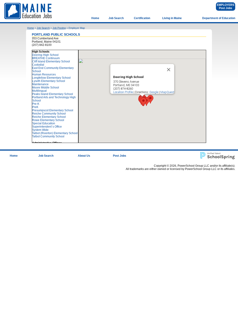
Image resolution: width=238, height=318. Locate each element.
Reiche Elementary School (49, 116)
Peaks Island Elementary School (52, 94)
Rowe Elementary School (48, 120)
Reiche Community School (49, 113)
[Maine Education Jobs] (28, 11)
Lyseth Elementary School (48, 81)
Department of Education (218, 18)
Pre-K (35, 103)
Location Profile (123, 92)
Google (153, 92)
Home (95, 18)
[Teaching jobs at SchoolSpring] (217, 155)
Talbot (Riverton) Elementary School (55, 133)
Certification (142, 18)
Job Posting (59, 28)
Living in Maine (172, 18)
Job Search (116, 18)
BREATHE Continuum (46, 58)
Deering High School (45, 55)
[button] (143, 102)
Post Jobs (225, 8)
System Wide (40, 130)
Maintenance (40, 84)
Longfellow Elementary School (51, 77)
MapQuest (167, 92)
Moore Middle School (45, 87)
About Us (84, 155)
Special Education (43, 123)
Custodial (38, 64)
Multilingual (39, 90)
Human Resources (44, 74)
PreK (35, 107)
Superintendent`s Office (47, 126)
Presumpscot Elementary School (52, 110)
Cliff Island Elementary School (51, 61)
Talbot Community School (48, 136)
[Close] (168, 69)
